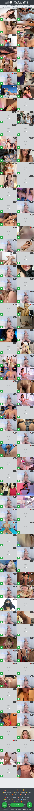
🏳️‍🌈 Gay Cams (7, 799)
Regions (12, 809)
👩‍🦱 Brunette (7, 794)
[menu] (4, 805)
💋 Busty (7, 797)
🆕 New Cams (25, 797)
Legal (30, 809)
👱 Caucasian (26, 790)
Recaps (19, 809)
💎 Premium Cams (25, 799)
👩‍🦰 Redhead (15, 794)
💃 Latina (19, 790)
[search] (29, 805)
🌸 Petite (27, 794)
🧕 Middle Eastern (7, 792)
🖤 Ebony (12, 790)
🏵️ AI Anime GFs (25, 802)
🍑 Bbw (22, 794)
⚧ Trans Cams (16, 799)
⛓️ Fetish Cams (9, 802)
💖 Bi (19, 797)
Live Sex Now (17, 805)
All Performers (25, 809)
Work (16, 809)
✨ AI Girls (16, 802)
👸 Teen (22, 792)
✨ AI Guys (7, 804)
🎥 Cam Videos (25, 804)
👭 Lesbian (14, 797)
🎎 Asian (6, 790)
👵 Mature (16, 792)
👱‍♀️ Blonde (28, 792)
